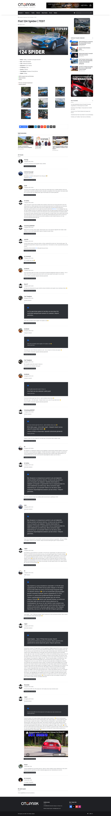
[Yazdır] (54, 126)
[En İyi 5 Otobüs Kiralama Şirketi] (74, 49)
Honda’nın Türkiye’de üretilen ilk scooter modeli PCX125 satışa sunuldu (86, 68)
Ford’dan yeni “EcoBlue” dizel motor (78, 116)
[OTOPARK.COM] (26, 5)
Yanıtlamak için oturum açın (29, 166)
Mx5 (36, 248)
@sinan (30, 177)
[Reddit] (45, 126)
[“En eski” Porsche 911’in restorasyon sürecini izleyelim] (25, 140)
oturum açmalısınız (30, 792)
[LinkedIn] (35, 126)
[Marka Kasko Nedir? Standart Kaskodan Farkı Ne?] (74, 55)
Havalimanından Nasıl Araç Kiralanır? (78, 114)
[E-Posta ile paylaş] (51, 126)
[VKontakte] (48, 126)
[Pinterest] (42, 126)
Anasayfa (21, 17)
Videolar (38, 12)
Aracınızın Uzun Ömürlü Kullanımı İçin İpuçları (80, 111)
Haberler (27, 12)
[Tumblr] (38, 126)
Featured (25, 17)
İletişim (55, 12)
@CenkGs (54, 208)
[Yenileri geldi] (43, 141)
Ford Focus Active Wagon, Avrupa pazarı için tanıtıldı (81, 107)
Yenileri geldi (38, 147)
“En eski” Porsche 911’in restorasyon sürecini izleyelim (25, 147)
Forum (50, 12)
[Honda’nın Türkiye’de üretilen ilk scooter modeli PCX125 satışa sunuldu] (74, 68)
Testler (32, 12)
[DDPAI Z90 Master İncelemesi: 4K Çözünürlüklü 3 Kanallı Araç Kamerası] (74, 43)
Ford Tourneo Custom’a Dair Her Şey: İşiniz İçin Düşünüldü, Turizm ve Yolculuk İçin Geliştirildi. (86, 61)
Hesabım (21, 12)
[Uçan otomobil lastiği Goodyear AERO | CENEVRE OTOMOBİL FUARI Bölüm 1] (60, 140)
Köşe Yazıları (44, 12)
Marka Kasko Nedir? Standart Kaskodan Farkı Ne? (86, 54)
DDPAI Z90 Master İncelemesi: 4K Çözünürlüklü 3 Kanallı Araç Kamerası (86, 43)
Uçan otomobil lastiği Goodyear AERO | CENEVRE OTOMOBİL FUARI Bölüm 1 (60, 147)
